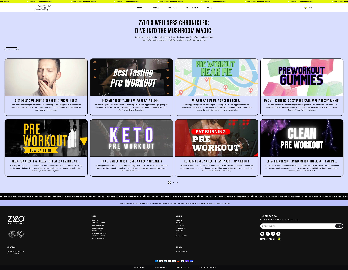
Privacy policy (161, 267)
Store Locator (181, 236)
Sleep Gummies (97, 231)
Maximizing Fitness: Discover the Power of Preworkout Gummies (302, 100)
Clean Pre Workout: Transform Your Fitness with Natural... (302, 161)
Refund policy (140, 267)
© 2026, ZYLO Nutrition (207, 267)
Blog (178, 233)
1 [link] (169, 182)
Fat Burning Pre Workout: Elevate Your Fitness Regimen (216, 161)
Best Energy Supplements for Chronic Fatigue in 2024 (46, 100)
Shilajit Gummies (98, 238)
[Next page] (177, 182)
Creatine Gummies (98, 236)
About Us (179, 220)
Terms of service (182, 267)
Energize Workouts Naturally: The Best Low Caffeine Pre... (46, 161)
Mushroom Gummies (99, 233)
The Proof (179, 223)
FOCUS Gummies (97, 228)
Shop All (95, 220)
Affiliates (180, 231)
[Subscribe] (339, 226)
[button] (140, 7)
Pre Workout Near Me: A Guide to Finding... (217, 100)
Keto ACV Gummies (98, 223)
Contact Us (180, 225)
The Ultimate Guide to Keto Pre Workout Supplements (131, 161)
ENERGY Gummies (98, 225)
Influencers (180, 228)
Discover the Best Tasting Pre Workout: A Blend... (131, 100)
